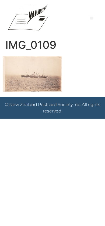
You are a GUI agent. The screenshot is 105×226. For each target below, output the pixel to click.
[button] (91, 18)
